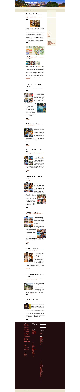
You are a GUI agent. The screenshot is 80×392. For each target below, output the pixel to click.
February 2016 (41, 371)
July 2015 (41, 375)
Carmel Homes (38, 278)
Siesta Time (49, 40)
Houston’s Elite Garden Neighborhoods (51, 43)
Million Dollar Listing (38, 17)
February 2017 (41, 365)
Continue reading (28, 170)
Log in (24, 353)
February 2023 (41, 339)
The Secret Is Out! (32, 299)
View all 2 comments (28, 320)
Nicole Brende (31, 58)
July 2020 (41, 344)
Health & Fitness (37, 213)
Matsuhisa (30, 125)
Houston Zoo (39, 66)
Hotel (35, 124)
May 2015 (41, 376)
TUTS (26, 301)
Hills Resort (29, 153)
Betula (43, 124)
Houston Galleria (26, 333)
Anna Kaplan (26, 324)
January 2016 (41, 372)
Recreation (34, 57)
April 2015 (41, 377)
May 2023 (41, 338)
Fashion (34, 17)
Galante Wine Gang (32, 248)
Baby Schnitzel (25, 325)
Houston (27, 331)
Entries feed (25, 354)
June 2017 (41, 362)
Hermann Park (40, 57)
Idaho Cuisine (34, 153)
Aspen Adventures (32, 123)
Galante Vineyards (29, 250)
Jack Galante (33, 250)
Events (32, 344)
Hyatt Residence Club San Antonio (29, 88)
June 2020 (41, 345)
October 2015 (41, 373)
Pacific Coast (29, 279)
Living (35, 17)
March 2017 (41, 364)
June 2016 (41, 368)
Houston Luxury (26, 334)
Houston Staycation (49, 44)
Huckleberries (32, 153)
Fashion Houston (26, 328)
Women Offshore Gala (50, 42)
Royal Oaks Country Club (28, 180)
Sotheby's (25, 345)
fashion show (25, 329)
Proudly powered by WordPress (27, 390)
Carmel (29, 278)
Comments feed (25, 355)
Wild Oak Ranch (40, 88)
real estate (41, 17)
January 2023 (41, 340)
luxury (27, 340)
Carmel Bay (32, 278)
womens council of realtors (26, 349)
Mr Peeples (29, 340)
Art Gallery (30, 213)
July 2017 (41, 361)
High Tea (25, 331)
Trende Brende (27, 347)
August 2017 (41, 360)
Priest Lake (41, 153)
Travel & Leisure (40, 124)
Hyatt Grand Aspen (27, 125)
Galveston (28, 329)
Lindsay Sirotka (28, 58)
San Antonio (33, 88)
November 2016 (41, 366)
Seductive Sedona (32, 212)
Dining (34, 124)
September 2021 (41, 341)
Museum (48, 30)
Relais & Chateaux (49, 33)
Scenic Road (32, 279)
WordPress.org (25, 356)
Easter (28, 327)
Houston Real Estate (26, 335)
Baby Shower (28, 325)
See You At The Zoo (32, 56)
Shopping (42, 213)
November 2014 (41, 378)
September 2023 (41, 337)
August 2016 (41, 367)
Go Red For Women (49, 41)
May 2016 (41, 369)
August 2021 (41, 342)
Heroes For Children (26, 330)
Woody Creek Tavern (33, 125)
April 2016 (41, 370)
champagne (25, 327)
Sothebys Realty (35, 279)
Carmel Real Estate (41, 278)
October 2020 (41, 343)
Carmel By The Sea (34, 278)
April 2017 (41, 363)
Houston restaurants (27, 336)
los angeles (25, 340)
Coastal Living (27, 279)
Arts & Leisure (31, 17)
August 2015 (41, 374)
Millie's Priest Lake (38, 153)
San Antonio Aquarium (37, 88)
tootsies (25, 347)
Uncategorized (36, 57)
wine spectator (35, 250)
